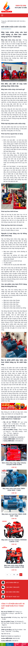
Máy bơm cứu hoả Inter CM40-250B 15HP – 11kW (14, 515)
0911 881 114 (17, 644)
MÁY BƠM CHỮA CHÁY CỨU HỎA (16, 21)
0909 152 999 (21, 5)
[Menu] (2, 15)
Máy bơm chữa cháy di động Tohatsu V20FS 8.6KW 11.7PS (14, 566)
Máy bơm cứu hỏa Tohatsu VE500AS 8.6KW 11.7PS (14, 540)
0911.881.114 (15, 640)
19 (14, 574)
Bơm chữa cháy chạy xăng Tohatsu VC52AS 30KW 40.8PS (14, 463)
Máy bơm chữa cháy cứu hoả (14, 32)
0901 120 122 (7, 633)
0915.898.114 (19, 441)
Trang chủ (3, 21)
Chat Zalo (2, 644)
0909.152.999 (19, 439)
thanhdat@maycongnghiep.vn (16, 437)
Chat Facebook (9, 644)
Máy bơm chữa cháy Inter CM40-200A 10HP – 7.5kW (14, 489)
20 (17, 574)
